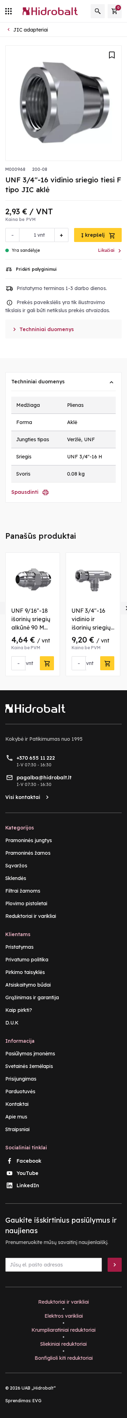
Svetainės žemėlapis (29, 1066)
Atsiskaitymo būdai (28, 985)
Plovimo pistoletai (26, 903)
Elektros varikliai (63, 1316)
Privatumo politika (26, 959)
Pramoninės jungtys (28, 840)
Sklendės (15, 878)
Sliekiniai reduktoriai (63, 1344)
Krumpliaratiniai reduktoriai (63, 1330)
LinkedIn (28, 1185)
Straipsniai (17, 1129)
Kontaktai (17, 1104)
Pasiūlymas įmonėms (30, 1053)
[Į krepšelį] (47, 663)
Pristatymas (19, 947)
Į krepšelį (93, 235)
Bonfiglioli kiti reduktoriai (64, 1358)
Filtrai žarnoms (22, 891)
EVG (37, 1400)
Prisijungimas (20, 1079)
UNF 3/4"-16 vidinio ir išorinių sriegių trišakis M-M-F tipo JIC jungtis (92, 627)
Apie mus (16, 1117)
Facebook (29, 1161)
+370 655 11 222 (36, 758)
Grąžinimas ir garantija (32, 997)
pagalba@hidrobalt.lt (44, 777)
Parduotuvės (20, 1091)
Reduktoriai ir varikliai (30, 916)
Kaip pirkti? (18, 1010)
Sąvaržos (16, 865)
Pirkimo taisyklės (25, 972)
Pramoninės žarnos (27, 853)
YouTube (27, 1173)
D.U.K (12, 1023)
